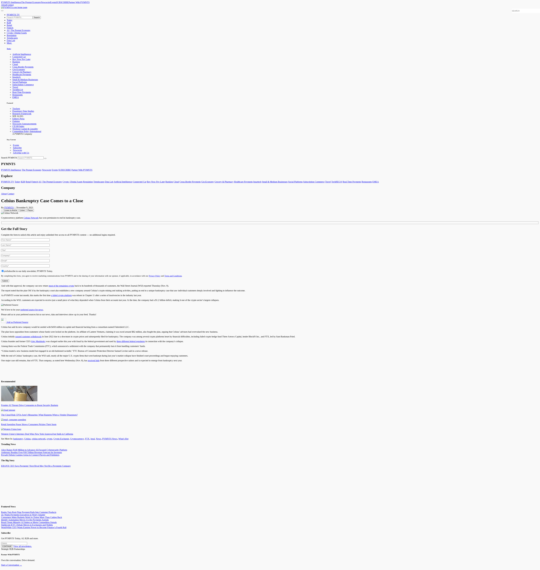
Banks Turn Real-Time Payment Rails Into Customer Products (28, 512)
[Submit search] (45, 158)
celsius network (39, 439)
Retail (9, 25)
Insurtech (16, 77)
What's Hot (123, 439)
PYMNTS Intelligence (11, 2)
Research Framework (21, 113)
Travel (15, 87)
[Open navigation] (2, 10)
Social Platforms (19, 82)
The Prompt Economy (31, 2)
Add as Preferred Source (17, 322)
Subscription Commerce (23, 84)
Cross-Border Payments (22, 67)
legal (93, 439)
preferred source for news (31, 310)
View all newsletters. (22, 546)
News (98, 439)
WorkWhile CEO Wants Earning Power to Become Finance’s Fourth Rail (33, 527)
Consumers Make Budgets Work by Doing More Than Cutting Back (31, 517)
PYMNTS (9, 207)
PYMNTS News (109, 439)
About (4, 5)
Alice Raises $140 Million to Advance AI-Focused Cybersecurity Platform (34, 450)
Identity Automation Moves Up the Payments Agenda (25, 520)
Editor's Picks (18, 119)
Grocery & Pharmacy (21, 72)
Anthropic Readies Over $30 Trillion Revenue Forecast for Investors (31, 452)
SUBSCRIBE (62, 2)
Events (53, 2)
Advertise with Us (21, 153)
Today (9, 20)
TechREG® (17, 90)
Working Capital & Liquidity (25, 129)
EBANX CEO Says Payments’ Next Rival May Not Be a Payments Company (36, 466)
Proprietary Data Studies (23, 111)
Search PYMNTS (9, 158)
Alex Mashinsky (38, 341)
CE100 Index (18, 126)
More (9, 43)
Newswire (45, 2)
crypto (49, 439)
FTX (87, 439)
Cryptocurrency (77, 439)
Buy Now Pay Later (21, 59)
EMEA (15, 97)
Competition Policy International (26, 131)
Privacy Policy (154, 276)
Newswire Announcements (24, 124)
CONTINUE (7, 546)
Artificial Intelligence (21, 54)
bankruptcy (18, 439)
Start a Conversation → (11, 565)
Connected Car (19, 57)
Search (37, 17)
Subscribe (17, 148)
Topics (9, 49)
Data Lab (11, 40)
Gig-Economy (18, 69)
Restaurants (17, 95)
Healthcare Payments (21, 74)
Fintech (10, 28)
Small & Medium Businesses (25, 79)
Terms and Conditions (173, 276)
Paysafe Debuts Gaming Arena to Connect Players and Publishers (30, 455)
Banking (16, 62)
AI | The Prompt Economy (18, 30)
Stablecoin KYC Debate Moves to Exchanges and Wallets (27, 525)
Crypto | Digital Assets (17, 33)
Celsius (27, 439)
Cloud (15, 64)
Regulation (11, 35)
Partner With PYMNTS (79, 2)
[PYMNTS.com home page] (14, 7)
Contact (10, 5)
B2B (9, 23)
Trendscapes (12, 38)
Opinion (16, 121)
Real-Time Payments (21, 92)
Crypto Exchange (61, 439)
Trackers (16, 108)
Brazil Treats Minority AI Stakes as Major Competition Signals (29, 522)
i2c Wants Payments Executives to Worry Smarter (23, 515)
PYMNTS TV (13, 15)
